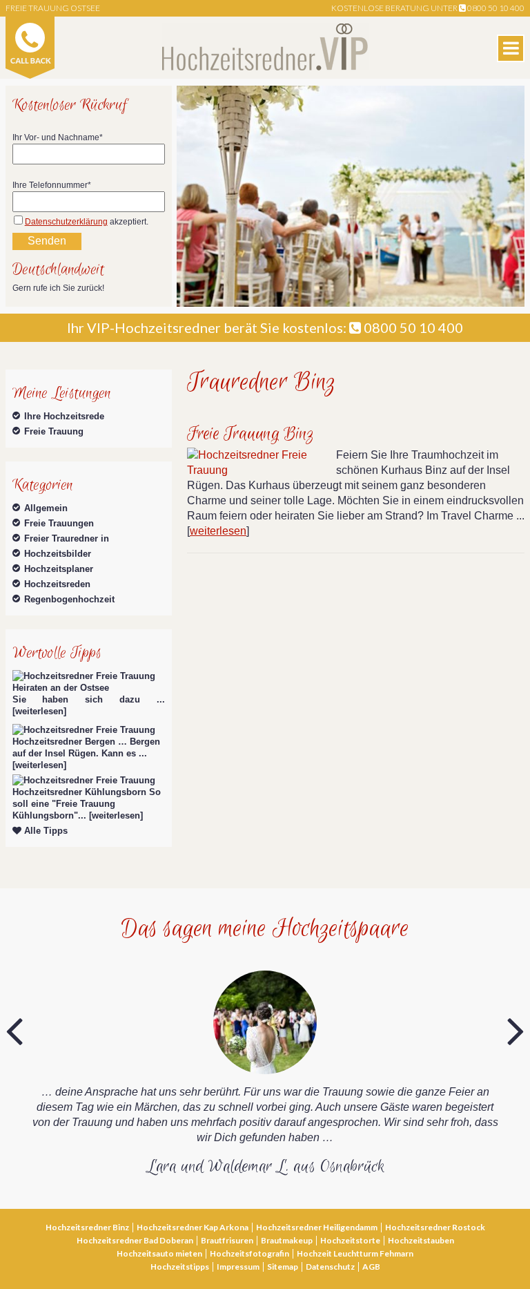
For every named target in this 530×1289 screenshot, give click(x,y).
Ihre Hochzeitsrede (64, 416)
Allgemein (46, 508)
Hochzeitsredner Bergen (63, 741)
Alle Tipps (44, 830)
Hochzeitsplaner (58, 569)
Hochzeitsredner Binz (87, 1227)
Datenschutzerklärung (66, 222)
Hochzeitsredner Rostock (435, 1227)
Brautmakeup (287, 1240)
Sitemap (282, 1266)
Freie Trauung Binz (250, 434)
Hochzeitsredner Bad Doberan (135, 1240)
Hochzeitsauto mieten (159, 1253)
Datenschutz (330, 1266)
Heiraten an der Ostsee (60, 687)
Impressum (238, 1266)
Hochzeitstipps (179, 1266)
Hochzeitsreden (57, 584)
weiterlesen (218, 531)
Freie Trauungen (59, 523)
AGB (371, 1266)
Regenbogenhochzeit (69, 599)
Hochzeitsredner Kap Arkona (192, 1227)
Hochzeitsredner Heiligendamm (316, 1227)
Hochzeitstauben (421, 1240)
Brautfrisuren (227, 1240)
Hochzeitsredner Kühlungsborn (79, 792)
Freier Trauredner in (66, 538)
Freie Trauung (54, 431)
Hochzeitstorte (350, 1240)
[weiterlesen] (39, 711)
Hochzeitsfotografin (249, 1253)
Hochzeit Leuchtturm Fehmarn (355, 1253)
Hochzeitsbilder (57, 553)
